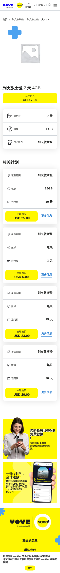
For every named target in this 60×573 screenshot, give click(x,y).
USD (40, 5)
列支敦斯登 (18, 19)
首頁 (5, 19)
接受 (30, 568)
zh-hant (28, 5)
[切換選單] (55, 5)
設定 (14, 559)
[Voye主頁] (13, 5)
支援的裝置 (30, 540)
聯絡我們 (30, 550)
